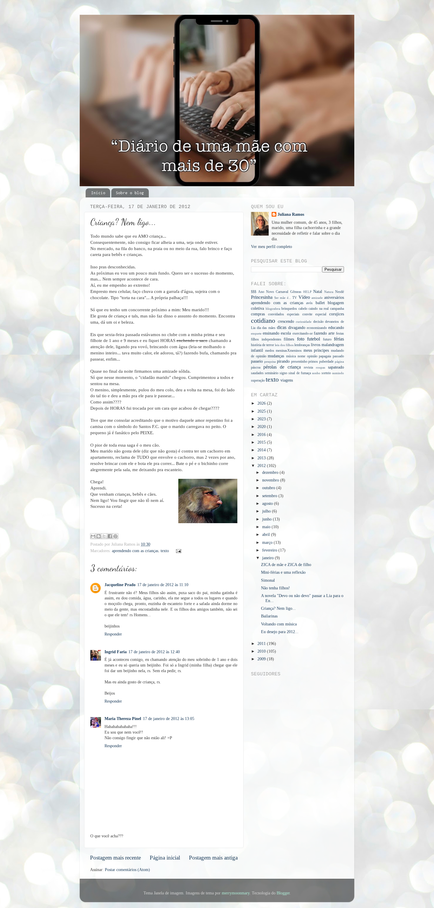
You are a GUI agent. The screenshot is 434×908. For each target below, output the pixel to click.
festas (340, 333)
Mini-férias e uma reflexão (283, 572)
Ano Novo (266, 292)
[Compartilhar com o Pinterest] (115, 536)
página (339, 361)
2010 (262, 651)
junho (267, 519)
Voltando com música (279, 624)
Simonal (268, 580)
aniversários (334, 297)
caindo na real (319, 309)
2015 (262, 442)
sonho (316, 373)
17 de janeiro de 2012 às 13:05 (168, 718)
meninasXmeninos (289, 350)
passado (338, 356)
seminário (271, 373)
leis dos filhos (284, 345)
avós (309, 303)
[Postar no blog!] (99, 536)
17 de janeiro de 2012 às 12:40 (154, 652)
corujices (336, 314)
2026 (262, 403)
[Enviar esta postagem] (178, 551)
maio (267, 527)
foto (300, 339)
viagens (286, 380)
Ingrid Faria (116, 652)
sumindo (338, 373)
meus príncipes (316, 350)
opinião (312, 356)
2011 (262, 643)
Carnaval (282, 292)
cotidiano (263, 320)
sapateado (336, 367)
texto (165, 551)
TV (294, 298)
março (268, 542)
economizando (317, 328)
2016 (262, 434)
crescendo (286, 321)
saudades (257, 373)
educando (336, 327)
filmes (289, 339)
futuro (327, 339)
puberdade (326, 361)
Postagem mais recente (115, 858)
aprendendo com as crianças (135, 551)
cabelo (302, 309)
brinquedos (289, 309)
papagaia (325, 356)
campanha (337, 309)
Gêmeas (295, 292)
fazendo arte (324, 333)
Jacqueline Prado (120, 585)
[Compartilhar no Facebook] (110, 536)
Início (98, 192)
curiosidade (303, 321)
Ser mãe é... (282, 297)
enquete (256, 333)
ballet (320, 303)
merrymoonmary (235, 893)
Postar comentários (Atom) (127, 870)
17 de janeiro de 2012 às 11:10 (162, 585)
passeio (257, 361)
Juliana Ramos (291, 214)
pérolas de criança (282, 367)
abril (266, 534)
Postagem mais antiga (213, 858)
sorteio (326, 373)
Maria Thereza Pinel (123, 718)
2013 (262, 458)
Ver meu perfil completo (271, 246)
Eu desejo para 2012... (279, 632)
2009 (262, 659)
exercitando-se (303, 333)
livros (315, 345)
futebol (313, 339)
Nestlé (339, 292)
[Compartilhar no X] (104, 536)
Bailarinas (269, 616)
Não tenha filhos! (275, 588)
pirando (283, 361)
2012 (262, 465)
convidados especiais (283, 314)
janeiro (268, 558)
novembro (271, 480)
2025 (262, 411)
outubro (269, 488)
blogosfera (273, 308)
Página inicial (165, 858)
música (291, 356)
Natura (328, 292)
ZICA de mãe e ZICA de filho (286, 564)
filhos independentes (266, 339)
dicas (281, 327)
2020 (262, 426)
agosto (268, 503)
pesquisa (270, 361)
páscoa (255, 367)
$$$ (253, 292)
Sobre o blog (130, 192)
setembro (270, 496)
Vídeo (304, 297)
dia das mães (266, 328)
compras (258, 314)
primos (313, 361)
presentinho (299, 361)
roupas (320, 367)
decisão (318, 322)
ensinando (271, 333)
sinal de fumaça (299, 373)
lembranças (302, 345)
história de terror (262, 345)
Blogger (283, 893)
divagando (296, 327)
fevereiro (270, 550)
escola (286, 333)
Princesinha (262, 297)
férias (339, 339)
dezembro (271, 472)
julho (267, 511)
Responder (113, 634)
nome (301, 356)
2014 (262, 450)
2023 (262, 419)
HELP (307, 292)
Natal (317, 291)
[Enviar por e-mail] (93, 536)
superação (258, 380)
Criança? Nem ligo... (278, 608)
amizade (317, 297)
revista (308, 367)
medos (269, 350)
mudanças (276, 356)
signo (283, 373)
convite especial (314, 314)
